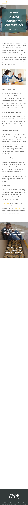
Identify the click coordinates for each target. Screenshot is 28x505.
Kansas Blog (14, 12)
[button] (25, 2)
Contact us (19, 208)
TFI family (6, 203)
